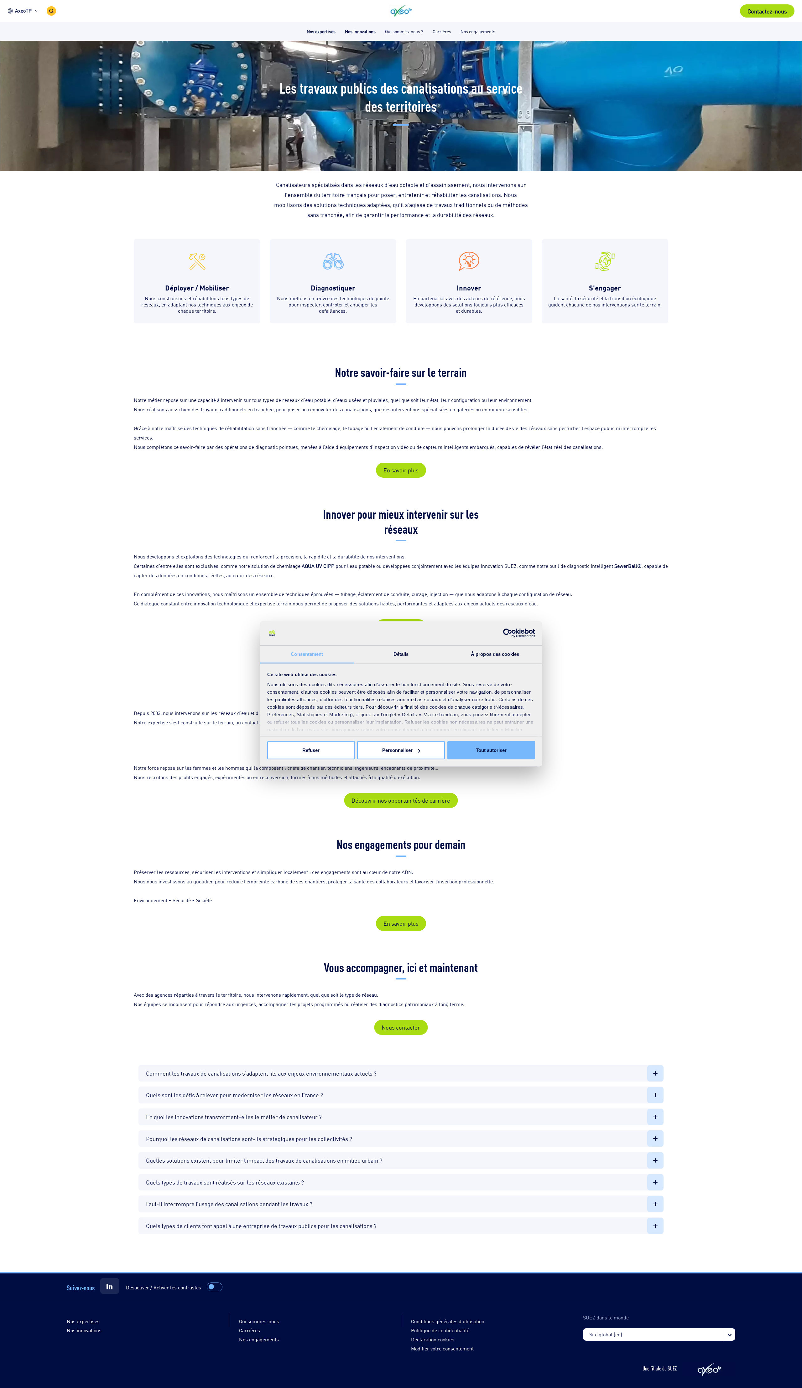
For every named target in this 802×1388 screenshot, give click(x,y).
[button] (401, 11)
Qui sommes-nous (259, 1321)
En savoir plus (401, 470)
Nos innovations (84, 1330)
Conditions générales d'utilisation (447, 1321)
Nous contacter (401, 1027)
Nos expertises (83, 1321)
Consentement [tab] (307, 653)
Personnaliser (397, 750)
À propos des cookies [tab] (495, 653)
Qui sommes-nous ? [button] (404, 31)
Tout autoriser (491, 750)
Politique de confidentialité (440, 1330)
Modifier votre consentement (442, 1348)
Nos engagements (259, 1339)
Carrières (249, 1330)
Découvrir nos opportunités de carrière (401, 800)
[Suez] (109, 1286)
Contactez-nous (767, 11)
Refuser (311, 750)
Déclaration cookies (432, 1339)
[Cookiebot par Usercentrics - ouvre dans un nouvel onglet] (507, 633)
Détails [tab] (401, 653)
